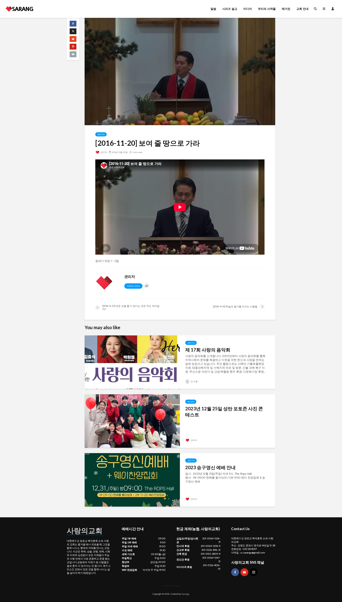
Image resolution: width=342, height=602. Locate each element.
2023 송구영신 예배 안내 (210, 467)
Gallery (190, 402)
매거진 (286, 9)
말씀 (213, 9)
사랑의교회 (84, 530)
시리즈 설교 (229, 9)
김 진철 (194, 381)
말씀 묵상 (101, 134)
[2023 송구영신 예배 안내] (132, 479)
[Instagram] (254, 572)
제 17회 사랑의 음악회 (207, 350)
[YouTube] (244, 572)
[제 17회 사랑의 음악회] (132, 362)
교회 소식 (191, 343)
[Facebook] (235, 572)
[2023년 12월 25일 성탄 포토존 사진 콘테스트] (132, 420)
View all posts (133, 286)
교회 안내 (302, 9)
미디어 (247, 9)
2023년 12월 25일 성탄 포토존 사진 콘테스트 (224, 411)
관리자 (103, 152)
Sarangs (185, 594)
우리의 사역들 (267, 9)
